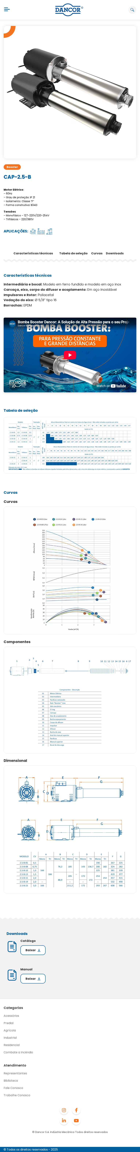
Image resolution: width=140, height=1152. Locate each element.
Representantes (15, 1073)
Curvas (97, 253)
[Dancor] (69, 9)
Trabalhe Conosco (17, 1095)
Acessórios (11, 1016)
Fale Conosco (13, 1088)
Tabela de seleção (73, 253)
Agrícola (10, 1030)
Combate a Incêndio (18, 1052)
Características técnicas (33, 253)
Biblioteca (11, 1081)
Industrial (10, 1038)
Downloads (115, 253)
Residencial (12, 1045)
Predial (8, 1023)
